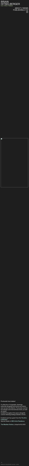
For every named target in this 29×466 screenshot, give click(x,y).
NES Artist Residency (18, 421)
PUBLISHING (18, 10)
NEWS (25, 8)
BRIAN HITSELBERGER (10, 3)
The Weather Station (7, 424)
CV (27, 10)
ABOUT (18, 8)
